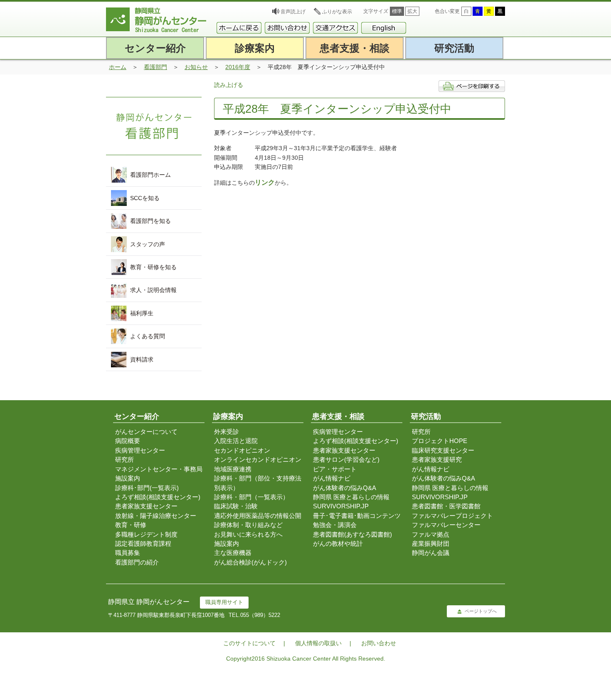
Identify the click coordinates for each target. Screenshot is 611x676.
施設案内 (127, 478)
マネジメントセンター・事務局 (158, 469)
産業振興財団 (430, 543)
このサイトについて (249, 643)
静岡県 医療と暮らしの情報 (351, 496)
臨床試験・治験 (236, 506)
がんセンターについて (146, 431)
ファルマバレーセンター (446, 524)
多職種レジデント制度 (146, 534)
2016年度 (237, 67)
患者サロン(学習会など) (346, 459)
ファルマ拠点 (430, 534)
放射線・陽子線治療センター (155, 515)
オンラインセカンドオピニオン (257, 459)
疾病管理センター (140, 450)
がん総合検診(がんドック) (250, 562)
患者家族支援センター (146, 506)
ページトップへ (481, 611)
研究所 (124, 459)
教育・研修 (130, 524)
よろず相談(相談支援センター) (157, 496)
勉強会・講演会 (335, 524)
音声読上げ (293, 12)
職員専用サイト (224, 602)
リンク (265, 182)
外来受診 (226, 431)
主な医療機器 (232, 552)
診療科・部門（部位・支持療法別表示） (257, 483)
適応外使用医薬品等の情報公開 (257, 515)
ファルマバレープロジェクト (452, 515)
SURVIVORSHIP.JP (341, 506)
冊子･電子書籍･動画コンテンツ (357, 515)
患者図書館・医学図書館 (446, 506)
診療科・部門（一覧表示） (251, 496)
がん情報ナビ (331, 478)
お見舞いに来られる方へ (248, 534)
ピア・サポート (335, 469)
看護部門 (155, 67)
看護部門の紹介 (137, 562)
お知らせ (196, 67)
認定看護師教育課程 (143, 543)
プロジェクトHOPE (439, 440)
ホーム (117, 67)
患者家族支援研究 (437, 459)
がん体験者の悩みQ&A (344, 487)
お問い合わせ (378, 643)
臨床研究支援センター (443, 450)
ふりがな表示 (337, 12)
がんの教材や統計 (338, 543)
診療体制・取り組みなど (248, 524)
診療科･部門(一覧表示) (147, 487)
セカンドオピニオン (242, 450)
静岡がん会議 (430, 552)
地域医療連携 (232, 469)
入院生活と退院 (236, 440)
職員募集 (127, 552)
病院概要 (127, 440)
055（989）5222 (260, 615)
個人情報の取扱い (318, 643)
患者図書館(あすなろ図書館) (352, 534)
